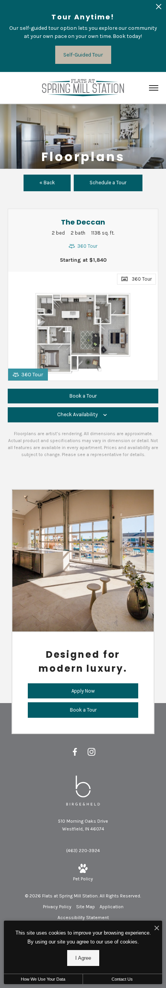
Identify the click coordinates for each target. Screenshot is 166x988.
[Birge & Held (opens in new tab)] (83, 790)
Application (112, 906)
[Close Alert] (158, 8)
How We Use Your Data (43, 979)
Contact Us (122, 979)
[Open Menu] (153, 88)
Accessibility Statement (83, 917)
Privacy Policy (57, 906)
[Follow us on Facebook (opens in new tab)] (75, 752)
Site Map (85, 906)
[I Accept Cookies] (156, 928)
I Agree (83, 958)
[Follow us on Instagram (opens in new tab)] (91, 752)
